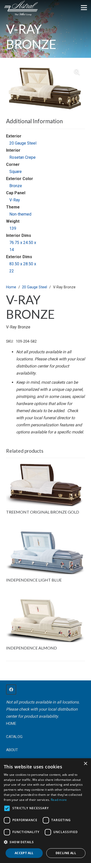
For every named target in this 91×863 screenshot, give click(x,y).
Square (15, 171)
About (12, 750)
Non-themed (20, 214)
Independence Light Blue (34, 579)
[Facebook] (11, 689)
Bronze (15, 185)
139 (12, 228)
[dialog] (45, 810)
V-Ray (14, 200)
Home (11, 287)
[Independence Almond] (45, 601)
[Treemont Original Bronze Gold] (45, 465)
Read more (59, 800)
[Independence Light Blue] (45, 533)
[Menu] (84, 7)
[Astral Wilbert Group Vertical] (21, 8)
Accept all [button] (24, 853)
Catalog (14, 736)
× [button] (85, 764)
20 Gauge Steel (22, 143)
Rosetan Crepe (22, 157)
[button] (77, 72)
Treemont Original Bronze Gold (42, 511)
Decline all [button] (66, 853)
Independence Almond (31, 647)
